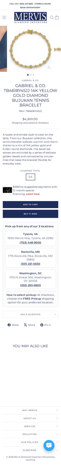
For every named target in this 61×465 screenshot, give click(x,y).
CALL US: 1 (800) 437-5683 (21, 4)
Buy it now (30, 214)
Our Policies (29, 442)
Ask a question (30, 314)
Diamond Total (30, 171)
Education (30, 434)
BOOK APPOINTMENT (30, 7)
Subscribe (29, 450)
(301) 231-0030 (30, 263)
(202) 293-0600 (30, 285)
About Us (30, 418)
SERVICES (29, 426)
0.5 (30, 176)
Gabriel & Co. (30, 80)
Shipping (17, 123)
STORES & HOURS (42, 4)
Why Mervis (29, 410)
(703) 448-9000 (30, 242)
